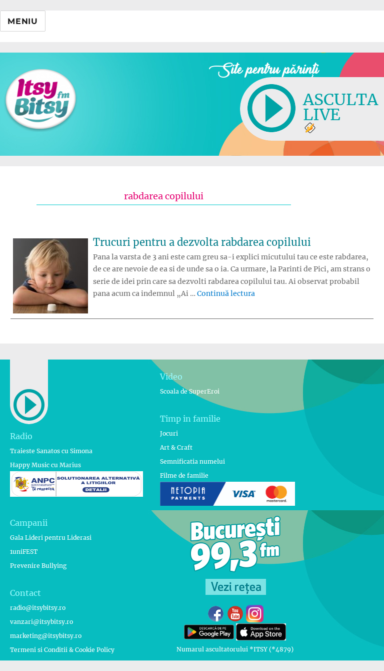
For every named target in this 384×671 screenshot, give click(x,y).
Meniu (23, 21)
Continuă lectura (226, 293)
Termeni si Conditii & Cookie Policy (62, 649)
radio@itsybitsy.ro (38, 607)
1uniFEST (24, 551)
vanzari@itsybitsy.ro (41, 621)
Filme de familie (184, 475)
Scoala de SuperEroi (190, 391)
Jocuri (169, 433)
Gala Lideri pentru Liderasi (51, 537)
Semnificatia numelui (192, 461)
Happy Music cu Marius (45, 465)
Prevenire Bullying (38, 565)
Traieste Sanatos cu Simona (51, 451)
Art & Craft (176, 447)
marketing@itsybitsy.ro (46, 635)
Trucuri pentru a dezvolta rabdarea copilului (202, 242)
